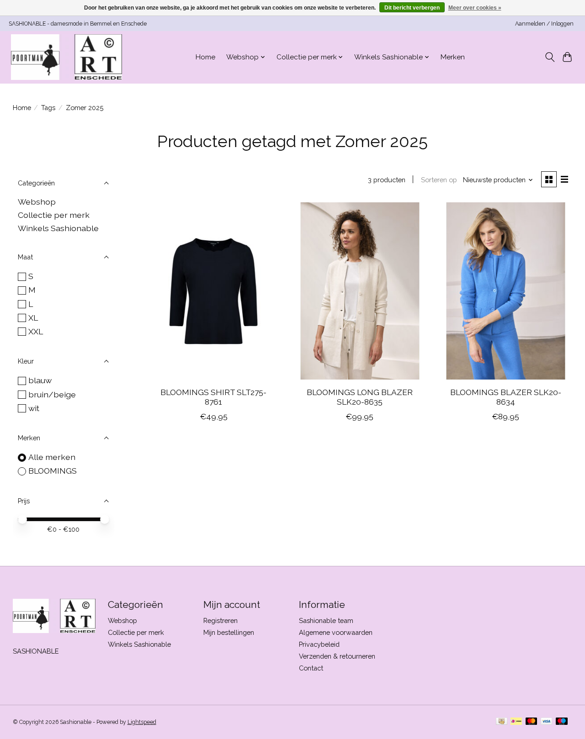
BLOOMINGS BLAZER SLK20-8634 (505, 396)
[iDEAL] (516, 722)
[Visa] (547, 722)
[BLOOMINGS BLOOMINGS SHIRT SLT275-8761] (213, 291)
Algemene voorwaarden (335, 632)
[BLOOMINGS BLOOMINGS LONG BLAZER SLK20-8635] (359, 291)
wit (33, 408)
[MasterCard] (531, 722)
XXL (35, 331)
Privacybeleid (319, 644)
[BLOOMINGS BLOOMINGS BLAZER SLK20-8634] (505, 291)
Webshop (37, 201)
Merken (453, 57)
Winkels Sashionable (58, 228)
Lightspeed (142, 722)
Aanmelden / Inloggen (544, 24)
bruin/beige (52, 394)
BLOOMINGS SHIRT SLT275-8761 (213, 396)
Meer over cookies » (474, 8)
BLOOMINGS (52, 470)
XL (33, 317)
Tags (48, 107)
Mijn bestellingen (228, 632)
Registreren (220, 620)
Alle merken (51, 457)
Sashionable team (326, 620)
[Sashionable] (66, 57)
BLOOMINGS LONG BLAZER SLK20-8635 (360, 396)
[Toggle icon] (549, 57)
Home (205, 57)
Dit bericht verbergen (412, 8)
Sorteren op (439, 180)
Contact (311, 668)
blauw (40, 380)
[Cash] (501, 722)
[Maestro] (562, 722)
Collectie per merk (54, 215)
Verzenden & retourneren (337, 656)
